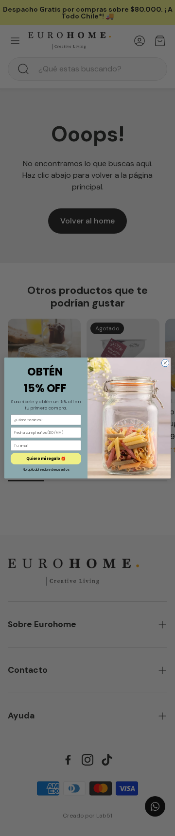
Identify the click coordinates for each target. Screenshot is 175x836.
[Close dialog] (165, 363)
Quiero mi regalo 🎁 (46, 458)
